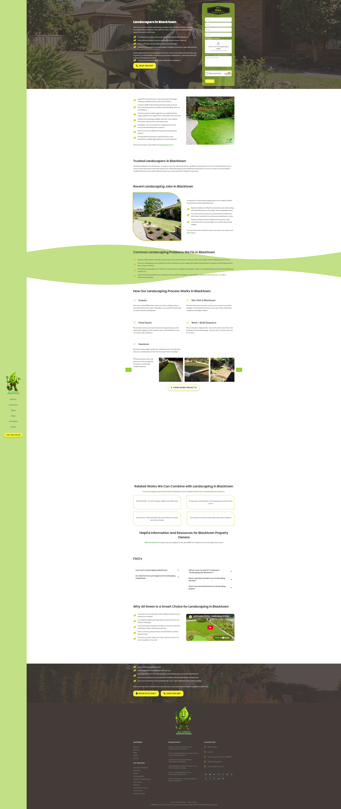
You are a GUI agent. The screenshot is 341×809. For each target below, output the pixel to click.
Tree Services (138, 791)
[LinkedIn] (223, 779)
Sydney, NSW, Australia (216, 767)
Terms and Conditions (178, 802)
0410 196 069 (212, 747)
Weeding (136, 785)
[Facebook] (206, 774)
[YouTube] (210, 774)
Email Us (210, 752)
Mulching (139, 518)
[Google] (219, 774)
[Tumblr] (206, 779)
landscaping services (166, 145)
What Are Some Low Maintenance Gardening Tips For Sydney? (180, 748)
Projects (193, 233)
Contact (211, 686)
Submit (209, 81)
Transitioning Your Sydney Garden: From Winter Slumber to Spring (183, 767)
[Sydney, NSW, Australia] (206, 766)
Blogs (135, 753)
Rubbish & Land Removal (141, 779)
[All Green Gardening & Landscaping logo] (13, 383)
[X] (210, 779)
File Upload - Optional (212, 38)
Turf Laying (137, 782)
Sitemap (136, 747)
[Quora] (219, 779)
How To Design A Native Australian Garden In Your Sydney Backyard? (183, 754)
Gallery (227, 230)
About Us (136, 750)
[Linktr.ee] (214, 779)
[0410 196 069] (206, 747)
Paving (191, 501)
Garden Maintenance (140, 788)
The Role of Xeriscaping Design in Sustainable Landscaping (180, 761)
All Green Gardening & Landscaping (168, 805)
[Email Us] (206, 752)
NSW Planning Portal (151, 542)
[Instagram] (223, 774)
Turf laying (193, 518)
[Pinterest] (227, 774)
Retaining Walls (141, 501)
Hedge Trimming (139, 793)
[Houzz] (214, 774)
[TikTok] (232, 774)
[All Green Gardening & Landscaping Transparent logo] (184, 720)
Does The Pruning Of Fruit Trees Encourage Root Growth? (180, 773)
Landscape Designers (140, 767)
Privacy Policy (192, 802)
